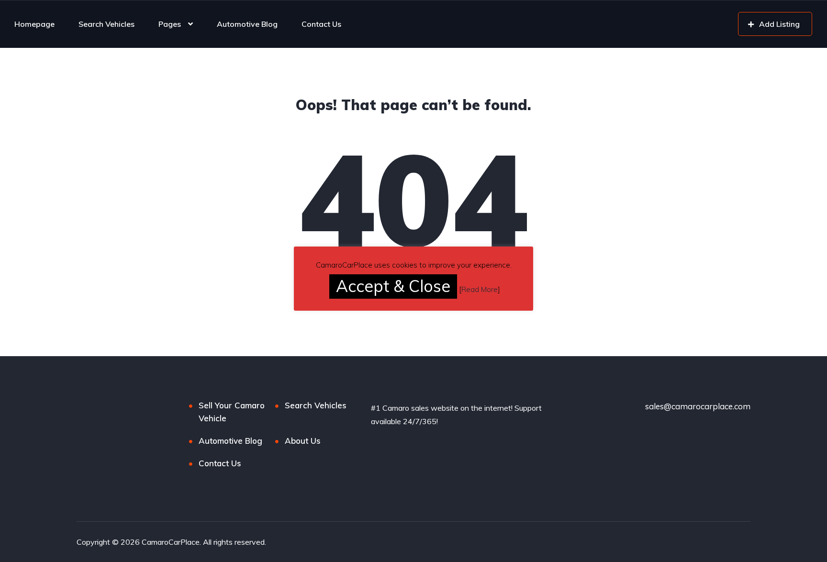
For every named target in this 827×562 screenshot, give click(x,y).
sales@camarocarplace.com (697, 406)
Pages (169, 24)
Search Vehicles (106, 24)
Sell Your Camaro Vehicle (232, 411)
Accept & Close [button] (393, 286)
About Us (303, 441)
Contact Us (321, 24)
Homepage (34, 24)
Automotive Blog (247, 24)
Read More (479, 289)
